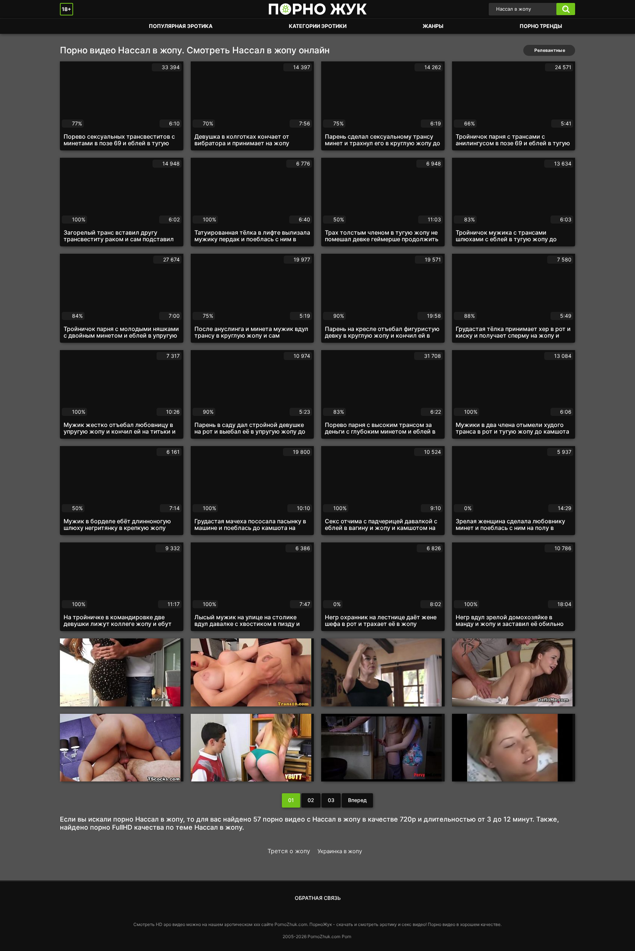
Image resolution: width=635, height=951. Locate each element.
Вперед (357, 800)
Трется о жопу (289, 851)
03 (331, 800)
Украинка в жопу (340, 851)
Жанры (433, 26)
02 (311, 800)
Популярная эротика (180, 26)
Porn (346, 936)
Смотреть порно (73, 26)
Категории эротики (318, 26)
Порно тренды (541, 26)
